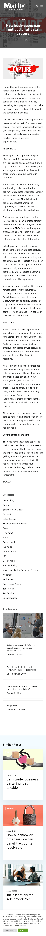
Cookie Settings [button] (10, 930)
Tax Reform (8, 588)
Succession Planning (13, 584)
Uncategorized (10, 598)
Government (9, 542)
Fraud (5, 537)
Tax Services (9, 593)
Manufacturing (10, 565)
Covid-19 (7, 514)
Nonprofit (7, 574)
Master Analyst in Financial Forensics (21, 570)
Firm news (8, 533)
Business (22, 19)
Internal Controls (11, 551)
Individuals (8, 547)
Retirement (8, 579)
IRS (4, 556)
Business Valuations (13, 509)
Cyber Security (10, 519)
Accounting (8, 500)
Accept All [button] (23, 930)
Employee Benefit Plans (15, 523)
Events (6, 528)
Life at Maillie (10, 561)
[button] (41, 6)
